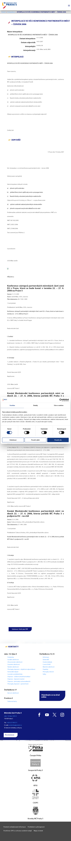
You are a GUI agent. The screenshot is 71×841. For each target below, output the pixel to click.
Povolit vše (58, 440)
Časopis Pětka (35, 756)
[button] (52, 696)
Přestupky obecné (48, 672)
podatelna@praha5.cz (15, 725)
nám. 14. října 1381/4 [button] (10, 716)
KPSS (35, 786)
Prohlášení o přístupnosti (36, 827)
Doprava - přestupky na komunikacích (18, 681)
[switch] (26, 432)
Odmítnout (13, 440)
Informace (46, 657)
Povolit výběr (35, 440)
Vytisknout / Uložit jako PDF (20, 629)
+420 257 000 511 (12, 722)
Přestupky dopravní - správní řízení (18, 684)
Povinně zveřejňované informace (15, 827)
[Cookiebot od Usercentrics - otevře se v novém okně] (61, 400)
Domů (3, 12)
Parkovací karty (12, 701)
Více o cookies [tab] (58, 405)
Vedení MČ (46, 659)
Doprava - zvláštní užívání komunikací (18, 676)
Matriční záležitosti (48, 667)
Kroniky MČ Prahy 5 (35, 819)
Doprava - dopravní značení (15, 679)
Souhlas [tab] (12, 405)
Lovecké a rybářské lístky (15, 674)
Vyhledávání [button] (10, 735)
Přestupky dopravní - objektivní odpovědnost (21, 669)
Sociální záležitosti (13, 659)
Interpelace (11, 12)
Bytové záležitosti (13, 693)
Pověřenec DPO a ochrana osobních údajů (18, 831)
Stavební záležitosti (13, 664)
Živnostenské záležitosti (14, 662)
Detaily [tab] (35, 405)
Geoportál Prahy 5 (35, 770)
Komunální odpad (12, 672)
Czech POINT (47, 664)
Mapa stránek (38, 831)
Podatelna (10, 657)
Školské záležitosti (13, 667)
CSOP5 (35, 803)
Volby (44, 674)
